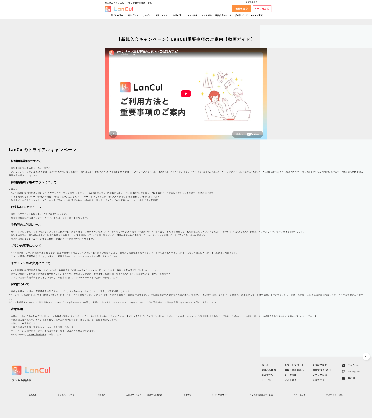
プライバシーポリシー (67, 395)
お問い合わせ (299, 395)
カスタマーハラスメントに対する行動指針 (144, 395)
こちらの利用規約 (35, 334)
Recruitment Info (220, 395)
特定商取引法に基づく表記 (261, 395)
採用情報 (187, 395)
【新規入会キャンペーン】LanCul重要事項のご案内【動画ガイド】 (186, 39)
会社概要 (33, 395)
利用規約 (101, 395)
